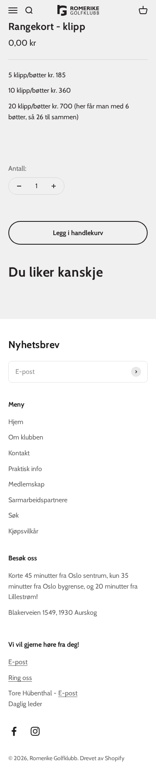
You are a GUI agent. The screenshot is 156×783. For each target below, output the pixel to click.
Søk (13, 515)
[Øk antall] (53, 186)
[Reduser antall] (19, 186)
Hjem (15, 422)
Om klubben (25, 437)
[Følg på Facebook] (14, 731)
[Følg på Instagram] (35, 731)
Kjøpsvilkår (23, 531)
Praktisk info (25, 469)
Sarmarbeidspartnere (37, 500)
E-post (17, 662)
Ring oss (20, 678)
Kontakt (19, 453)
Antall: (17, 168)
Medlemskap (26, 484)
